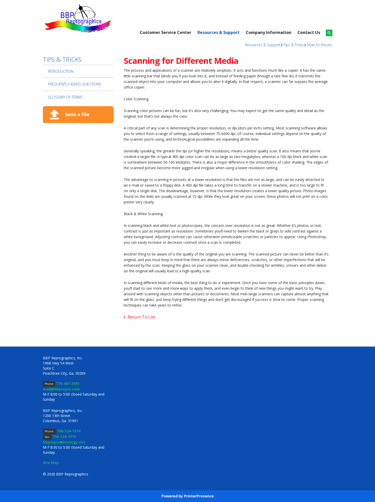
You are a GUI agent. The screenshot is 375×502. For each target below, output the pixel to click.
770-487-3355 (68, 383)
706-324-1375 (64, 436)
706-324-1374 (68, 430)
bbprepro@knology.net (64, 442)
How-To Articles (319, 44)
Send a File (77, 114)
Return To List (141, 317)
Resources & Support (218, 32)
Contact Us (308, 32)
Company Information (268, 32)
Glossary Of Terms (65, 97)
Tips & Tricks (293, 44)
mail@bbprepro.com (61, 389)
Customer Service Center (165, 32)
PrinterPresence (199, 496)
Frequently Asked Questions (74, 84)
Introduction (60, 71)
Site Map (51, 462)
